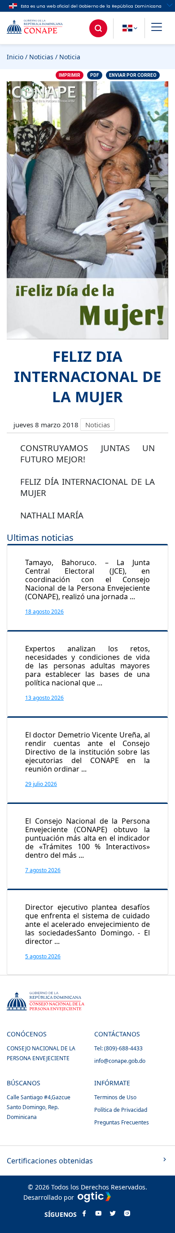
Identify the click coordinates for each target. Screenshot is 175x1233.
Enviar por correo (133, 75)
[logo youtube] (98, 1214)
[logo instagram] (127, 1214)
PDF (94, 75)
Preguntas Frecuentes (121, 1122)
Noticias (41, 57)
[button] (156, 28)
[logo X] (112, 1214)
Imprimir (69, 75)
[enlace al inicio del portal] (41, 28)
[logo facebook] (84, 1214)
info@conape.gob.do (119, 1061)
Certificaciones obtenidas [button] (50, 1161)
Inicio (15, 57)
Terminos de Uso (115, 1097)
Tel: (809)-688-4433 (118, 1048)
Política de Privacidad (120, 1110)
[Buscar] (98, 28)
